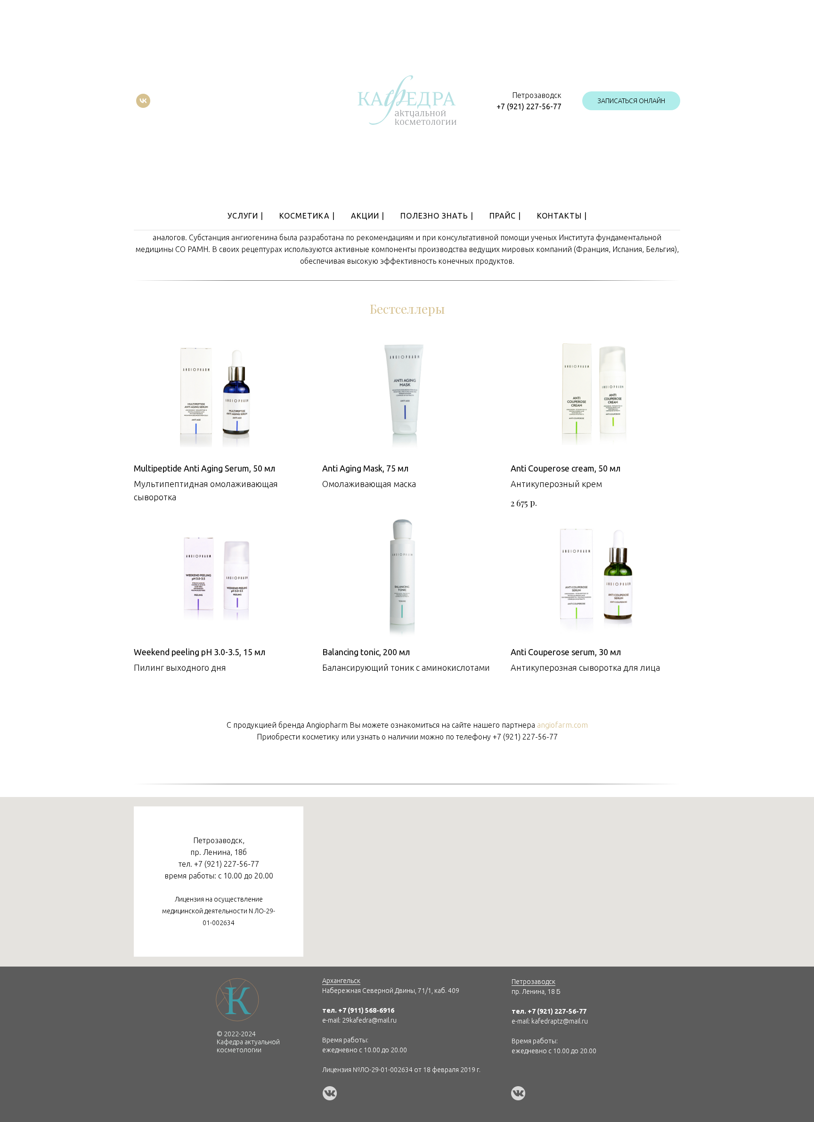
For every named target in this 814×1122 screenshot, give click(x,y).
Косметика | (307, 215)
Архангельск (341, 980)
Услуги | (245, 215)
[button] (631, 100)
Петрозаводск (533, 981)
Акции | (367, 215)
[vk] (143, 101)
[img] (330, 1093)
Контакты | (562, 215)
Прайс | (505, 215)
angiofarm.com (562, 725)
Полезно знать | (436, 215)
